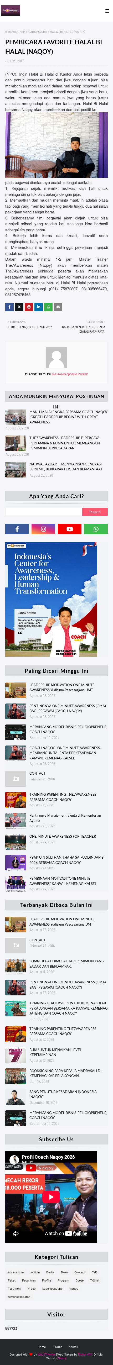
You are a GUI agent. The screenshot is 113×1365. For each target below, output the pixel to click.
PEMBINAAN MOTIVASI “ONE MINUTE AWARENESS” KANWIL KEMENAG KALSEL (63, 881)
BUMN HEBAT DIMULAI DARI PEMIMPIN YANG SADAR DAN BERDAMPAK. (66, 963)
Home (42, 1346)
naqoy (74, 1288)
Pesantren (28, 1280)
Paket (12, 1280)
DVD (94, 1272)
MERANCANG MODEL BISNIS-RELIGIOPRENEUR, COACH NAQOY (68, 729)
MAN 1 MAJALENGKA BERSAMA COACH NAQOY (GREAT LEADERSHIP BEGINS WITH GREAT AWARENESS (68, 417)
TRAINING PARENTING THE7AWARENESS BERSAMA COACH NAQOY (62, 797)
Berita (50, 1272)
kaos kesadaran (52, 1288)
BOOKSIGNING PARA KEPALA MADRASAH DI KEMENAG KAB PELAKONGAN (65, 1073)
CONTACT (37, 773)
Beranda (11, 31)
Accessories (16, 1272)
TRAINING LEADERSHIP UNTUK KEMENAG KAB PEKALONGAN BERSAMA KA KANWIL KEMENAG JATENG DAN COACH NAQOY (68, 1008)
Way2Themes (47, 1354)
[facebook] (17, 529)
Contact (79, 1272)
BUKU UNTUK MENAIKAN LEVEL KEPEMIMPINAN (55, 1052)
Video (32, 1288)
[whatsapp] (96, 529)
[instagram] (43, 529)
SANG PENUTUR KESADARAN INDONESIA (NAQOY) (63, 1094)
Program (63, 1280)
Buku (64, 1272)
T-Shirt (94, 1280)
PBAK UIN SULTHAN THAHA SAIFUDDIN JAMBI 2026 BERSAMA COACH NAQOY (67, 860)
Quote (80, 1280)
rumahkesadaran (19, 1296)
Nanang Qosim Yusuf (69, 374)
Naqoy (62, 1358)
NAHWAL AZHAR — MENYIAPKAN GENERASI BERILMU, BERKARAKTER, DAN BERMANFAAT (65, 466)
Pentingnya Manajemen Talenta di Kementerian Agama (65, 818)
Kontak (73, 1346)
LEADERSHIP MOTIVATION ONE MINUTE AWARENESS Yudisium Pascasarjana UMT (62, 687)
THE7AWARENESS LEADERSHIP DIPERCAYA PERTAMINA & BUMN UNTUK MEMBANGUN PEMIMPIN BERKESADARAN (64, 443)
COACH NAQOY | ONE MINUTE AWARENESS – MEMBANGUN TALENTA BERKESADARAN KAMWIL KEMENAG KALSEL (65, 753)
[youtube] (69, 529)
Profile (46, 1280)
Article (35, 1272)
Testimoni (14, 1288)
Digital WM (85, 1354)
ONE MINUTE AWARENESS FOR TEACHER (62, 836)
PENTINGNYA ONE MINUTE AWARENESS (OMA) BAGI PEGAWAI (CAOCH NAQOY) (67, 708)
